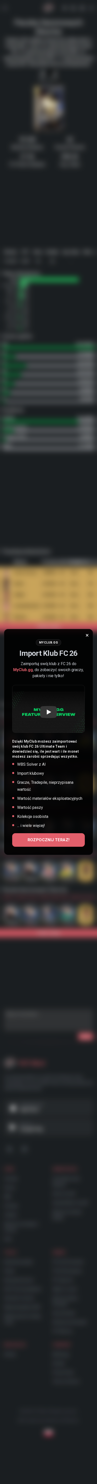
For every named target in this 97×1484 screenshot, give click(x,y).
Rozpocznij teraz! (49, 839)
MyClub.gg (23, 669)
